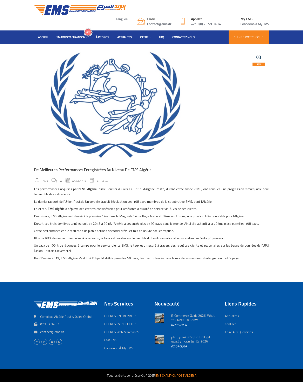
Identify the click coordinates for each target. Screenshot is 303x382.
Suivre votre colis (249, 37)
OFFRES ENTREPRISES (120, 315)
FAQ (161, 37)
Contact (230, 323)
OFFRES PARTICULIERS (120, 323)
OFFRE (144, 37)
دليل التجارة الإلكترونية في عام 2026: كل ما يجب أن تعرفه (191, 339)
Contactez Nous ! (184, 37)
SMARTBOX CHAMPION (71, 37)
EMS (45, 181)
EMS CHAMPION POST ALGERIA (175, 376)
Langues (122, 19)
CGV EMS (110, 340)
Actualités (124, 37)
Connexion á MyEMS (255, 24)
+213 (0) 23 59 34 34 (206, 24)
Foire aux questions (239, 332)
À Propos (102, 37)
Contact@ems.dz (159, 24)
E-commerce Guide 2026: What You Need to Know (193, 317)
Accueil (43, 37)
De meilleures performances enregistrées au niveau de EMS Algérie (93, 170)
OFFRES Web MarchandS (121, 332)
